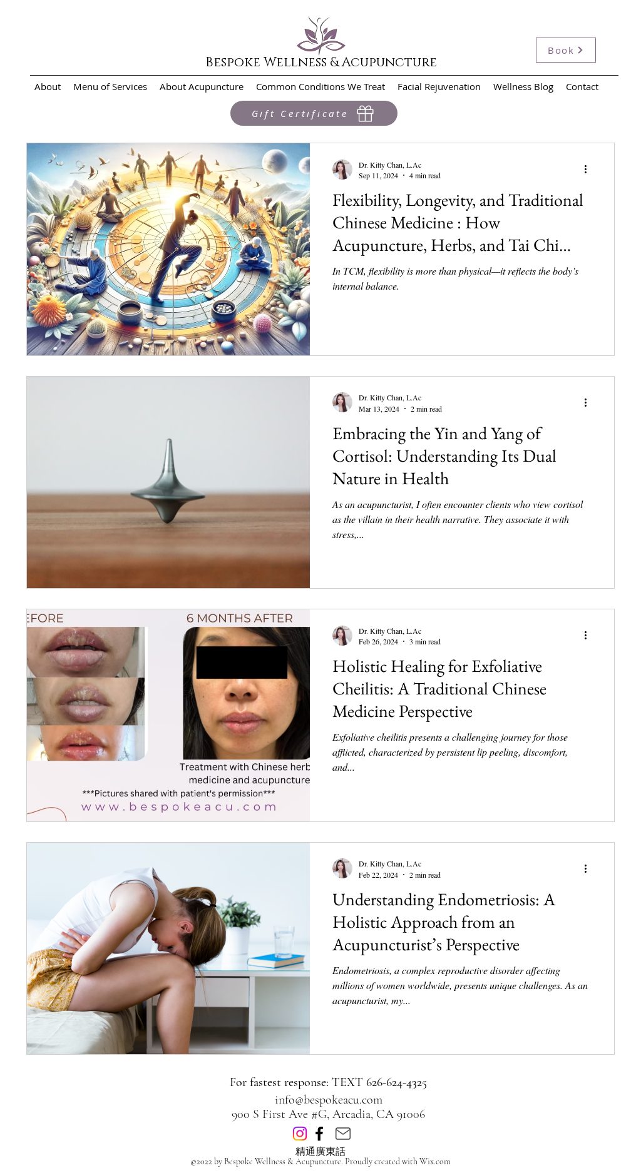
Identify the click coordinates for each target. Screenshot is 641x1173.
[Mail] (343, 1133)
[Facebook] (319, 1133)
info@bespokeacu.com (328, 1099)
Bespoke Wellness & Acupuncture (321, 62)
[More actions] (589, 169)
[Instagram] (299, 1133)
